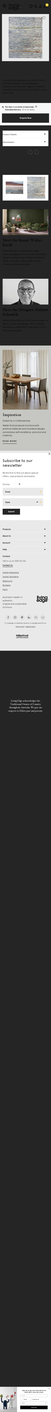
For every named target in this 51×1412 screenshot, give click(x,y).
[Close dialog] (49, 1389)
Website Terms (30, 627)
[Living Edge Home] (14, 6)
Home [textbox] (6, 484)
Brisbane (6, 585)
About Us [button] (7, 536)
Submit (11, 511)
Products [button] (7, 529)
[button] (25, 118)
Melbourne (7, 581)
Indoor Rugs (14, 66)
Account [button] (6, 543)
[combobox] (12, 484)
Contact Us (8, 565)
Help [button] (5, 549)
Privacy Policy (20, 627)
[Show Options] (46, 1403)
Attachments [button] (8, 142)
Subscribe (34, 1407)
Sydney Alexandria (11, 572)
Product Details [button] (10, 134)
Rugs (5, 66)
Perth (5, 589)
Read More (10, 270)
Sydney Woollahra (11, 577)
